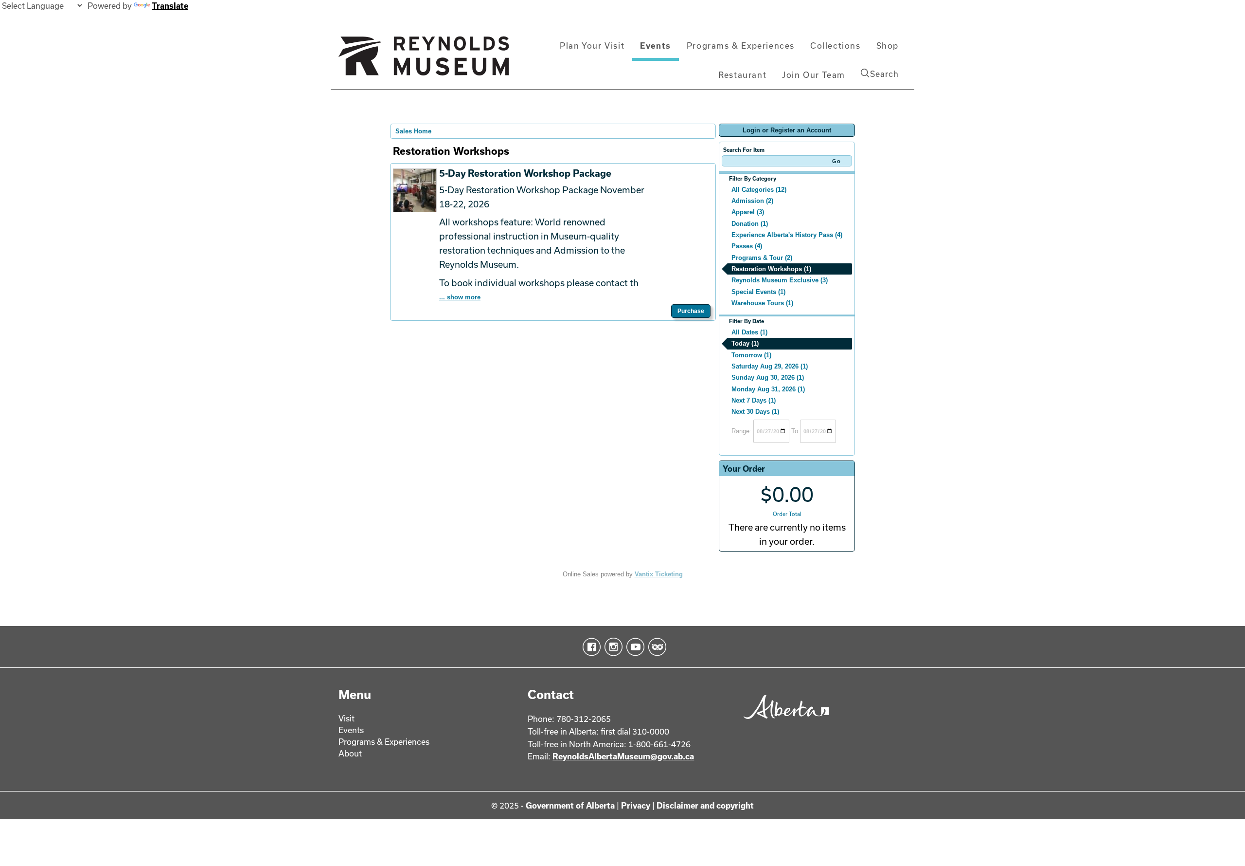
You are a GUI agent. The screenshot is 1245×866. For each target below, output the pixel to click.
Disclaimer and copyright (705, 805)
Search (884, 73)
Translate (170, 5)
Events (655, 45)
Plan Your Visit (592, 45)
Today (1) (745, 343)
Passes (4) (746, 246)
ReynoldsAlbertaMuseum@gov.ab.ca (623, 756)
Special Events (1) (758, 291)
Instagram (611, 647)
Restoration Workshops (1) (771, 269)
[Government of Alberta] (783, 722)
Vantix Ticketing (659, 574)
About (350, 753)
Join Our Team (813, 74)
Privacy (635, 805)
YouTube (633, 647)
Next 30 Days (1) (755, 411)
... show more (459, 297)
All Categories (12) (758, 189)
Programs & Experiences (741, 45)
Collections (835, 45)
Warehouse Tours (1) (762, 303)
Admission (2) (752, 200)
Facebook (590, 647)
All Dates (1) (749, 332)
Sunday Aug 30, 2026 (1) (767, 377)
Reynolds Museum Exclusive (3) (779, 280)
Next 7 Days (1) (753, 400)
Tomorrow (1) (751, 355)
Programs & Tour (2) (761, 257)
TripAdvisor (655, 647)
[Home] (423, 60)
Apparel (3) (747, 212)
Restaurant (742, 74)
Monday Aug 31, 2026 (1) (768, 389)
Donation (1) (749, 223)
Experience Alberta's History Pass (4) (786, 235)
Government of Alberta (570, 805)
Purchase (690, 311)
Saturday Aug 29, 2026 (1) (769, 366)
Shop (887, 45)
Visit (346, 718)
